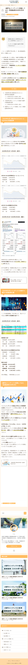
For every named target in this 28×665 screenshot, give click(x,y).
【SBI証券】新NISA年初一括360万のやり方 (17, 463)
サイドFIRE (7, 647)
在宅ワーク (7, 649)
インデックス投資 (10, 14)
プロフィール (14, 546)
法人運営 (7, 633)
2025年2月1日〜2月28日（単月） (14, 96)
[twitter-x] (14, 551)
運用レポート (16, 14)
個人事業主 (7, 636)
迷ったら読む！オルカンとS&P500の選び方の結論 (16, 280)
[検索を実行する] (25, 513)
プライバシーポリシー (15, 660)
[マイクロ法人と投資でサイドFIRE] (14, 2)
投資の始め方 (7, 641)
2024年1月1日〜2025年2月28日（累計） (16, 98)
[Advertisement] (14, 485)
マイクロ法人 (7, 630)
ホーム (9, 660)
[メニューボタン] (26, 2)
